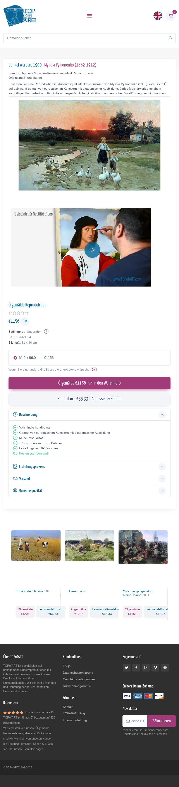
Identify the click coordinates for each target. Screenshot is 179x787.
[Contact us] (95, 369)
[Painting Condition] (45, 331)
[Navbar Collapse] (89, 15)
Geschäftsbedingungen (79, 679)
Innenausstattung (75, 720)
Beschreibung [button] (28, 415)
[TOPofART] (19, 16)
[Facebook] (136, 668)
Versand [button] (24, 479)
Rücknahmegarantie (77, 686)
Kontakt (68, 706)
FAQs (67, 666)
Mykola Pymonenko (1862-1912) (70, 65)
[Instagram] (146, 668)
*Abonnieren (161, 721)
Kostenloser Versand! (34, 453)
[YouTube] (165, 668)
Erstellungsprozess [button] (32, 467)
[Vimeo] (155, 668)
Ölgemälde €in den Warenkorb (89, 383)
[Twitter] (127, 668)
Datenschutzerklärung (78, 672)
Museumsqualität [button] (30, 491)
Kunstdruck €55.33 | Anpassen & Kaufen (89, 399)
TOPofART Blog (74, 713)
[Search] (170, 38)
